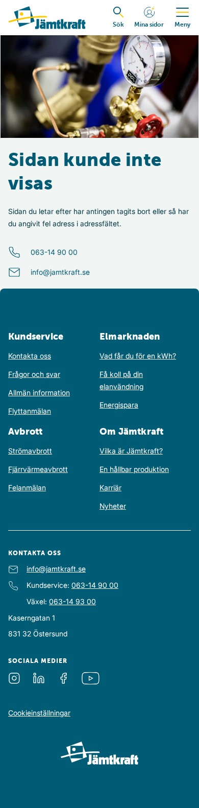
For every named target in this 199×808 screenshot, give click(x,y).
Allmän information (39, 392)
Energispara (119, 404)
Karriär (110, 487)
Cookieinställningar (39, 712)
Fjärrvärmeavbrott (38, 469)
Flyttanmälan (29, 411)
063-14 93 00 (72, 601)
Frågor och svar (34, 374)
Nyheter (113, 506)
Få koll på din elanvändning (121, 380)
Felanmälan (27, 487)
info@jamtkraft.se (60, 272)
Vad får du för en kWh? (138, 355)
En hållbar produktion (134, 469)
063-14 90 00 (54, 252)
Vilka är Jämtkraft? (131, 450)
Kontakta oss (29, 355)
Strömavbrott (30, 450)
